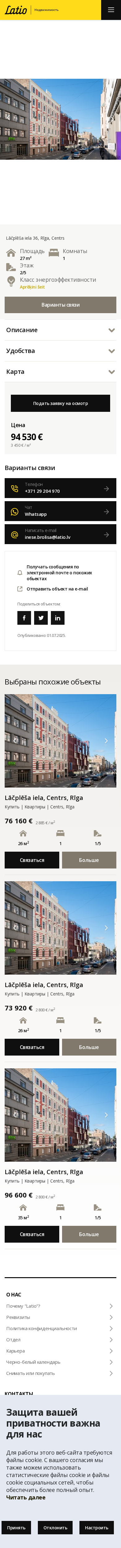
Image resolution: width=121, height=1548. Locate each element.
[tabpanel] (60, 119)
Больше (89, 860)
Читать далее (25, 1497)
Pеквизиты (18, 1317)
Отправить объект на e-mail (57, 589)
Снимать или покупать (30, 1373)
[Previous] (8, 117)
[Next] (112, 119)
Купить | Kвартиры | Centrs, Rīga (39, 807)
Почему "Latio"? (23, 1306)
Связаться (32, 860)
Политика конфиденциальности (41, 1328)
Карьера (15, 1351)
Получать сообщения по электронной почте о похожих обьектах (59, 572)
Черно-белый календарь (33, 1362)
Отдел (13, 1339)
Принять (16, 1528)
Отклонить (55, 1528)
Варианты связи (60, 304)
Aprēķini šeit (32, 287)
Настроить (96, 1528)
